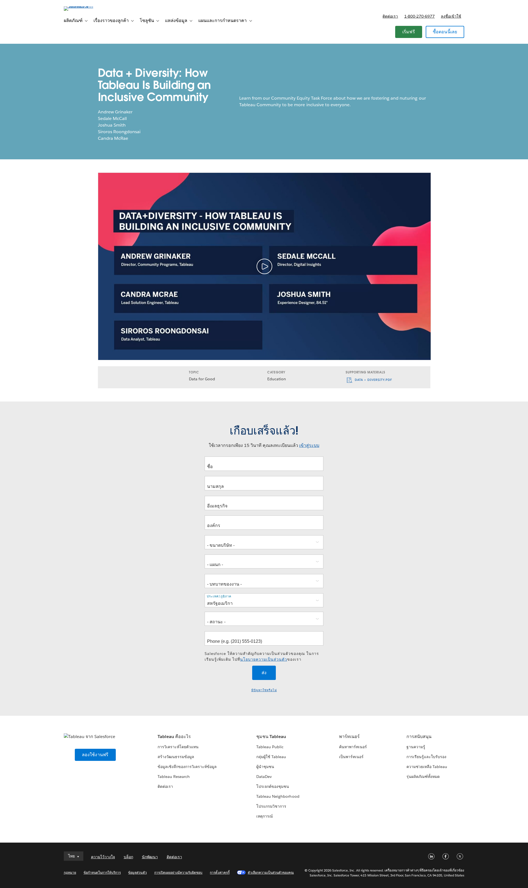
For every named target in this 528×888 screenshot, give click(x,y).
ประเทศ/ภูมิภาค (219, 596)
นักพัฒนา (150, 856)
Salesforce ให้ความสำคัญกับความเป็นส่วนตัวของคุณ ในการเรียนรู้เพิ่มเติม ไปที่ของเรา (262, 656)
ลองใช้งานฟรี (95, 755)
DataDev (264, 776)
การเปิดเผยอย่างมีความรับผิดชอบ (178, 872)
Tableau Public (270, 746)
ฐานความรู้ (415, 746)
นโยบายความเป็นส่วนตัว (263, 659)
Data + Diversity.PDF (373, 380)
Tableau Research (174, 776)
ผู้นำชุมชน (265, 766)
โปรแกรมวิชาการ (271, 806)
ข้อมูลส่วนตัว (137, 872)
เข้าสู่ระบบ (309, 445)
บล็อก (128, 856)
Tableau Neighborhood (277, 796)
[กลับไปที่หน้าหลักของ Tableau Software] (87, 6)
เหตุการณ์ (264, 816)
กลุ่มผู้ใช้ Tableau (271, 756)
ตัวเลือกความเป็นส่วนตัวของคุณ (271, 872)
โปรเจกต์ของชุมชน (272, 786)
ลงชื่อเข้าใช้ (451, 16)
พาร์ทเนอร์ (349, 736)
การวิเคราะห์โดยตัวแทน (178, 746)
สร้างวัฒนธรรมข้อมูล (176, 756)
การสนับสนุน (418, 736)
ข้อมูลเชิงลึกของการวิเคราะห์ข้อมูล (187, 766)
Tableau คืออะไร (174, 736)
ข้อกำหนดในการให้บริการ (102, 872)
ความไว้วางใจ (103, 856)
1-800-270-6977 (419, 16)
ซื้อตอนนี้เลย (445, 32)
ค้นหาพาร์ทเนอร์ (353, 746)
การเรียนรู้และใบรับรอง (426, 756)
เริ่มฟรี (408, 32)
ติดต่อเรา (390, 16)
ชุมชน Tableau (271, 736)
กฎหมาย (70, 872)
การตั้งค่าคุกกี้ (219, 872)
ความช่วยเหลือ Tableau (426, 766)
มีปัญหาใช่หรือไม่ (264, 690)
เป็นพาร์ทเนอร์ (351, 756)
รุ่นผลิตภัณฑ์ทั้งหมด (423, 776)
